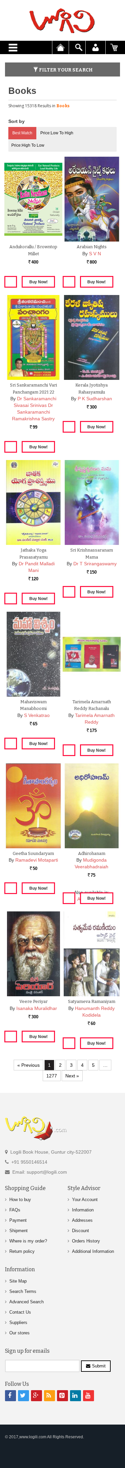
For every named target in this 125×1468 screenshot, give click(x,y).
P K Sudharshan (95, 398)
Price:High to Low (27, 145)
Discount (80, 1230)
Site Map (18, 1281)
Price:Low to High (56, 133)
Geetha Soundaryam (33, 853)
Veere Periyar (33, 1001)
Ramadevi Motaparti (36, 860)
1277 (51, 1075)
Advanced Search (26, 1301)
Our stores (19, 1332)
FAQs (14, 1209)
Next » (72, 1075)
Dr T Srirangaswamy (95, 563)
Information (83, 1209)
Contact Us (20, 1312)
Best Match (22, 133)
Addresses (82, 1220)
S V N (95, 253)
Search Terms (22, 1291)
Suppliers (18, 1322)
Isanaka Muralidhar (36, 1008)
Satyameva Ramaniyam (91, 1001)
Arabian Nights (92, 246)
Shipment (18, 1230)
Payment (18, 1220)
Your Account (85, 1199)
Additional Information (93, 1251)
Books (63, 106)
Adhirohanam (91, 853)
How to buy (20, 1199)
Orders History (86, 1240)
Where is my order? (28, 1240)
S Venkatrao (37, 715)
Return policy (22, 1251)
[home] (62, 20)
